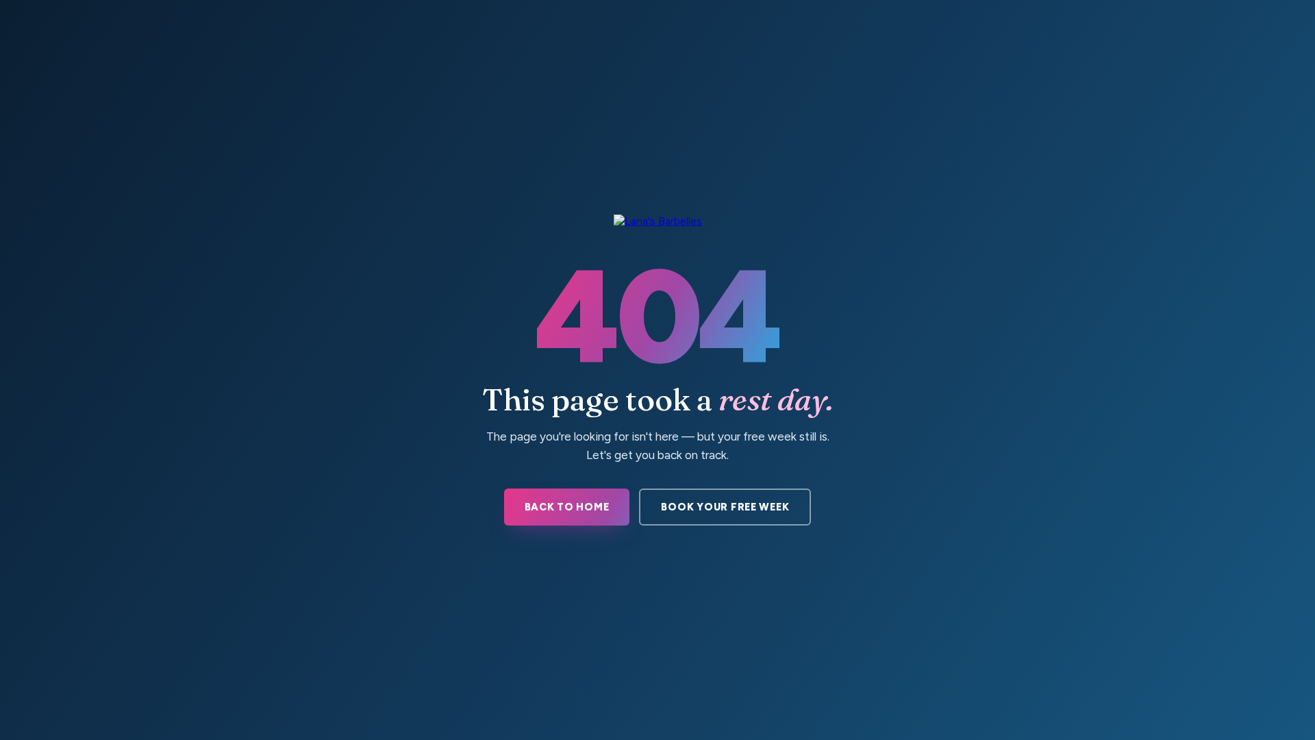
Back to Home (567, 507)
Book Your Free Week (725, 507)
